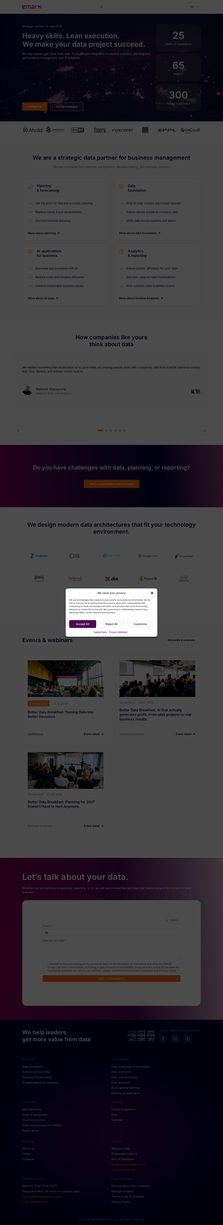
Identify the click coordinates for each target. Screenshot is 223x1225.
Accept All (82, 624)
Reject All (112, 624)
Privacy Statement (118, 632)
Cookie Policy (100, 632)
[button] (152, 593)
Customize (140, 624)
